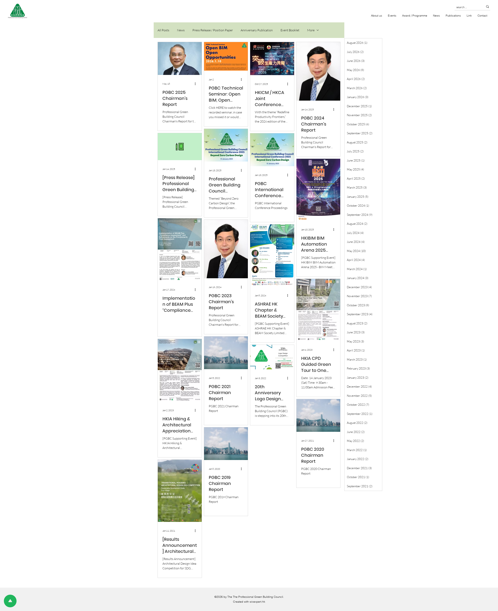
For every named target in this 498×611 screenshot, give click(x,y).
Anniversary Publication (257, 30)
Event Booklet (290, 30)
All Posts (163, 30)
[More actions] (196, 83)
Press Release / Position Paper (212, 30)
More (311, 30)
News (181, 30)
